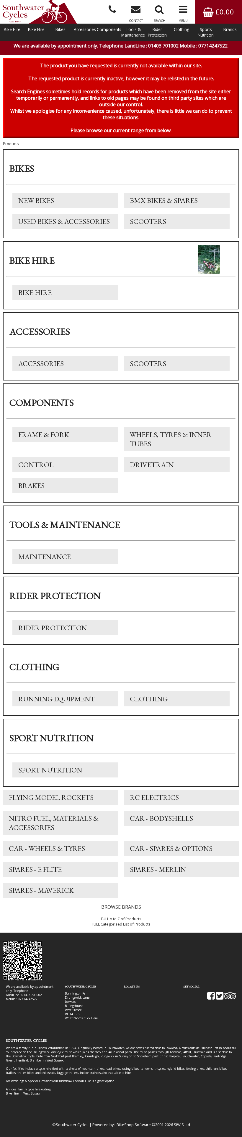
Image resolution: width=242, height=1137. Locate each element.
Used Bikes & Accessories (64, 221)
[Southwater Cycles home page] (40, 12)
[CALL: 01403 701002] (112, 9)
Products (11, 143)
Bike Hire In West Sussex (23, 1093)
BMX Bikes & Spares (164, 200)
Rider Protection (157, 32)
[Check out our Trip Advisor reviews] (230, 998)
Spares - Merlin (158, 869)
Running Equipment (56, 698)
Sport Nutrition (50, 770)
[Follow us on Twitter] (219, 998)
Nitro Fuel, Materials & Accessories (54, 823)
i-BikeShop (124, 1124)
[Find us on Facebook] (211, 998)
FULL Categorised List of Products (121, 924)
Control (35, 464)
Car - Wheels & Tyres (47, 848)
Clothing (181, 29)
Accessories (85, 29)
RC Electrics (154, 797)
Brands (230, 29)
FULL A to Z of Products (121, 918)
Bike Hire (12, 29)
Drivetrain (152, 464)
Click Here (91, 1018)
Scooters (148, 221)
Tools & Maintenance (133, 32)
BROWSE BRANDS (121, 907)
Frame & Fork (43, 434)
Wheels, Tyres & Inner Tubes (171, 439)
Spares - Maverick (41, 890)
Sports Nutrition (206, 32)
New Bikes (36, 200)
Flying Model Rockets (51, 797)
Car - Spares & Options (171, 848)
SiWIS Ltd (182, 1124)
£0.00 (224, 12)
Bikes (60, 29)
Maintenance (44, 556)
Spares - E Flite (35, 869)
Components (109, 29)
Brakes (31, 485)
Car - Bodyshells (161, 818)
